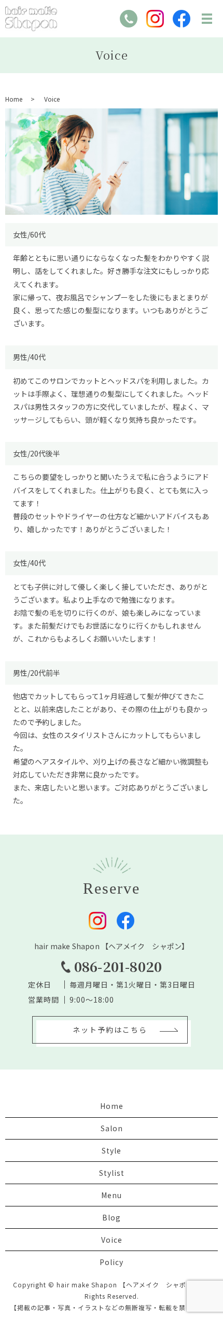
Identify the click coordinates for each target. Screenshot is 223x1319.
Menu (111, 1195)
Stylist (111, 1173)
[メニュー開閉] (207, 18)
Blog (111, 1217)
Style (111, 1150)
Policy (111, 1262)
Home (13, 98)
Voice (111, 1239)
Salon (112, 1128)
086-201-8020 (118, 966)
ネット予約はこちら (110, 1029)
